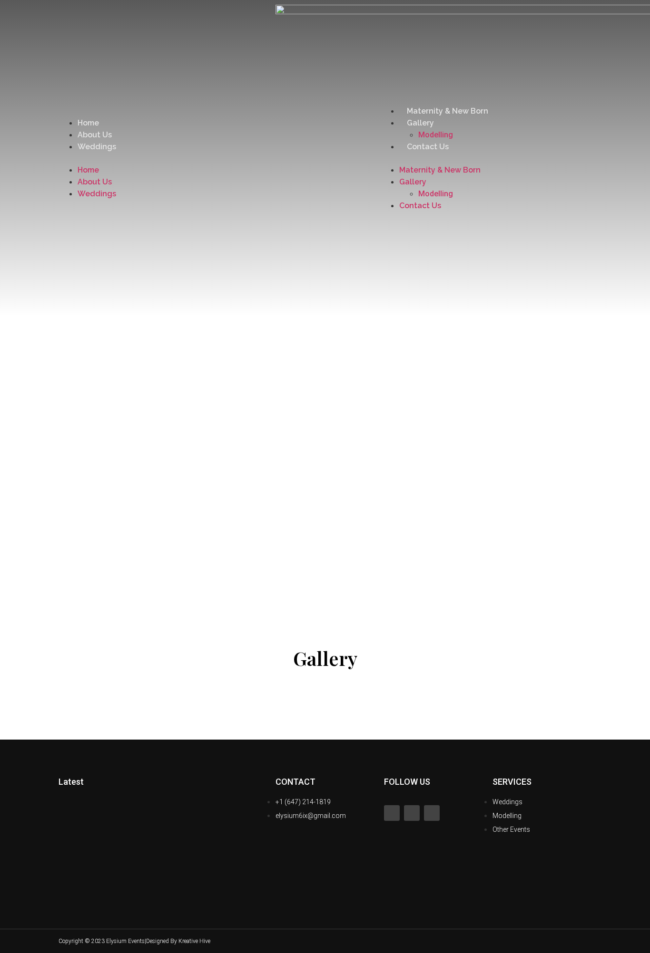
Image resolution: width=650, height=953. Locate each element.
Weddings (97, 146)
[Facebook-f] (392, 813)
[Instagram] (412, 813)
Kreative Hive (194, 941)
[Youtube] (432, 813)
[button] (162, 158)
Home (88, 122)
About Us (95, 134)
